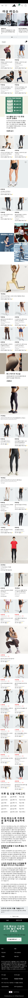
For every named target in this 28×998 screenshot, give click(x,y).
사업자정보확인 (5, 986)
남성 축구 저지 (13, 803)
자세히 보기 (10, 131)
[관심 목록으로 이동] (6, 5)
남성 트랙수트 (5, 806)
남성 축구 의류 (13, 800)
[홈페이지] (14, 6)
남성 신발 (3, 797)
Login (7, 920)
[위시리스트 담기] (11, 72)
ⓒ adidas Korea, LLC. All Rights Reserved (14, 996)
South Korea (16, 992)
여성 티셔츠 (22, 800)
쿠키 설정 (3, 974)
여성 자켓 (21, 803)
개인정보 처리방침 (18, 978)
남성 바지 (3, 809)
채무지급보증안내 (18, 986)
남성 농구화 (13, 809)
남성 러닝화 (13, 806)
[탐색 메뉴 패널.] (2, 5)
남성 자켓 (3, 803)
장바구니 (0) (19, 920)
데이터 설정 (17, 974)
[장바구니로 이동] (25, 5)
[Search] (22, 5)
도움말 (2, 956)
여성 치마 (21, 809)
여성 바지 (21, 806)
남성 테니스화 (14, 811)
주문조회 (3, 952)
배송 (2, 948)
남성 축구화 (13, 797)
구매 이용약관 (17, 952)
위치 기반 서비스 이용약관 (7, 982)
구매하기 (9, 381)
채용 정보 (16, 956)
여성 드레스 (22, 811)
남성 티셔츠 (4, 800)
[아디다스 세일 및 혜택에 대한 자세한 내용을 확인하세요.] (14, 1)
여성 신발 (21, 797)
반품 (15, 948)
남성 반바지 (4, 811)
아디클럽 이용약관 (18, 982)
